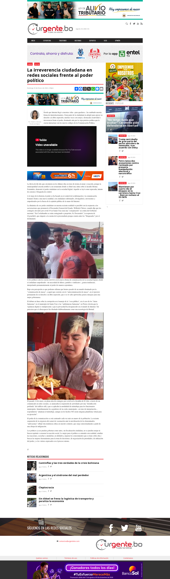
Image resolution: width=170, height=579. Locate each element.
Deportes (92, 40)
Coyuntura (47, 40)
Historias (78, 40)
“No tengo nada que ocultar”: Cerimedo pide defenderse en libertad (123, 122)
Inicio (33, 40)
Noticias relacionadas (38, 456)
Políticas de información (99, 558)
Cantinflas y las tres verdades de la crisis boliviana (69, 462)
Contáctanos (128, 558)
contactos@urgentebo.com (69, 541)
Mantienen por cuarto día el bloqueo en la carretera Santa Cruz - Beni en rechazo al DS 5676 (129, 191)
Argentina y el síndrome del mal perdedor (64, 475)
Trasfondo (62, 40)
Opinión (117, 40)
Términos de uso (70, 558)
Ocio (105, 40)
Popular (119, 103)
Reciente (110, 103)
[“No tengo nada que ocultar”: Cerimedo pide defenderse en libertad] (108, 130)
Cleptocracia (46, 487)
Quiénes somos (42, 558)
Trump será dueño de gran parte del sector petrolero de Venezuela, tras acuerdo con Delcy (129, 143)
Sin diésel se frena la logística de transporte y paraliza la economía (66, 500)
